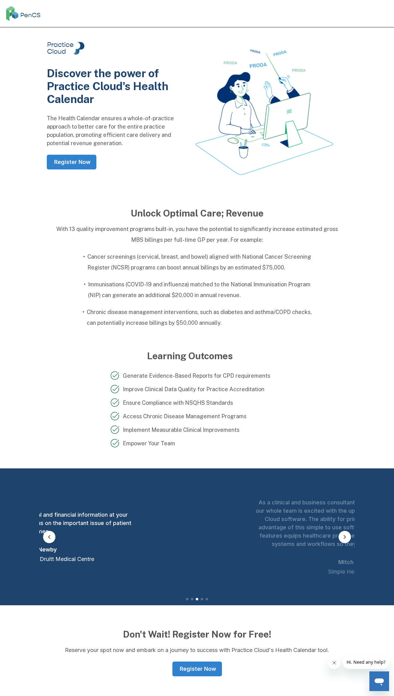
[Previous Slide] (49, 537)
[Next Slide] (345, 537)
